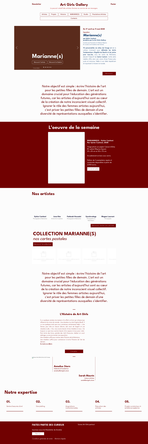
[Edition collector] (47, 67)
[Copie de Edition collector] (43, 67)
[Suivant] (77, 47)
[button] (36, 4)
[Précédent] (16, 47)
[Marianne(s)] (45, 67)
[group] (74, 256)
